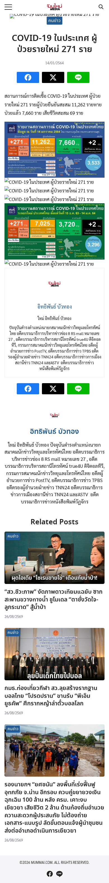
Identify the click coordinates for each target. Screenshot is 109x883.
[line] (59, 873)
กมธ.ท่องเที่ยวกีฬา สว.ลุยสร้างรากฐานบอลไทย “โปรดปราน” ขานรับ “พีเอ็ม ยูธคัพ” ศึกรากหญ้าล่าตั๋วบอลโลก (50, 696)
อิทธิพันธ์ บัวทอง (54, 432)
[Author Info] (54, 421)
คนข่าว (54, 20)
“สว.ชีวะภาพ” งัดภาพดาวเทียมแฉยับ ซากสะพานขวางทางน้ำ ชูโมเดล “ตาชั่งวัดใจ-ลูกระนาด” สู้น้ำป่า (53, 600)
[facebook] (49, 873)
